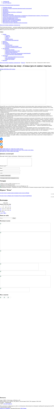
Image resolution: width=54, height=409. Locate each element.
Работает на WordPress (5, 408)
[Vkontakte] (1, 139)
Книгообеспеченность (10, 58)
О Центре (7, 35)
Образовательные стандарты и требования (12, 12)
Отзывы (7, 37)
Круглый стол (7, 148)
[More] (1, 147)
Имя (1, 168)
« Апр (1, 213)
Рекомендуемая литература (11, 52)
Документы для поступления (11, 46)
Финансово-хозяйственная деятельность (12, 19)
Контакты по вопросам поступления (13, 47)
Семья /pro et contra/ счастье (17, 148)
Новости (5, 41)
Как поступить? (8, 45)
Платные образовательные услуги (10, 18)
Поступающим (6, 43)
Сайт (1, 173)
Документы (5, 9)
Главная (4, 34)
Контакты (5, 60)
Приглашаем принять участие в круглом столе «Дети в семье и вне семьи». (17, 150)
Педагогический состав (8, 14)
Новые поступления (9, 59)
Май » (4, 213)
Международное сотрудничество (10, 21)
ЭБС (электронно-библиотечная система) (14, 56)
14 (0, 208)
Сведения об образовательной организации (10, 5)
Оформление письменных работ (12, 50)
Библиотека (5, 55)
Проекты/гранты (9, 39)
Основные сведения (7, 7)
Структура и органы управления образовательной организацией (17, 8)
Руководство (5, 13)
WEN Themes (23, 408)
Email (1, 170)
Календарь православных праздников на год (9, 178)
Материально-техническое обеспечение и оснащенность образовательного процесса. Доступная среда (26, 15)
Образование (5, 10)
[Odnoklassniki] (1, 141)
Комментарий (3, 165)
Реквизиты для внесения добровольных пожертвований (17, 53)
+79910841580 (6, 1)
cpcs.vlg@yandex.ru (7, 2)
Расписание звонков (9, 49)
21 (0, 210)
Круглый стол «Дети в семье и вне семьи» (9, 151)
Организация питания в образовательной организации (15, 22)
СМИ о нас (7, 36)
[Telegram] (1, 144)
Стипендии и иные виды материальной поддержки (14, 16)
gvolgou (13, 69)
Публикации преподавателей (11, 40)
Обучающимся (6, 48)
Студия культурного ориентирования (13, 54)
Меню (2, 31)
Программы (5, 42)
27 (10, 210)
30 (3, 211)
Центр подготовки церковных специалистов (10, 25)
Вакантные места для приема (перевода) (12, 20)
